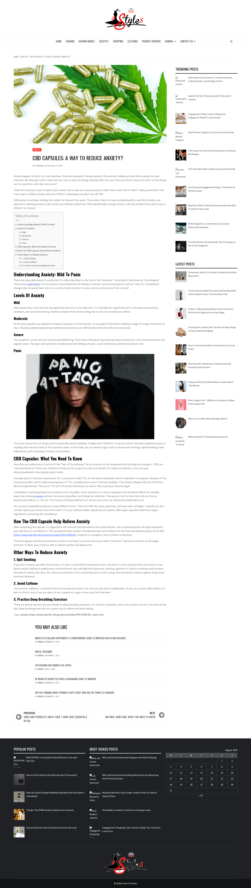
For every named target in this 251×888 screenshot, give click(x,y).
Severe (25, 239)
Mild (24, 232)
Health (37, 149)
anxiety (39, 496)
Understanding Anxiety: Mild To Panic (36, 224)
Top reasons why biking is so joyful (53, 665)
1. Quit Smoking (29, 258)
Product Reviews (151, 41)
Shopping (118, 41)
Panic (24, 243)
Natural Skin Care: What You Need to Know (130, 715)
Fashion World (87, 41)
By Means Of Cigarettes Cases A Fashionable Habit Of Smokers (65, 679)
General (169, 41)
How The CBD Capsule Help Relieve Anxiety (39, 250)
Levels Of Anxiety (26, 228)
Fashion (70, 41)
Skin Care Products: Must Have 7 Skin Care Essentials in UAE (55, 717)
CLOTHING (133, 41)
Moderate (26, 235)
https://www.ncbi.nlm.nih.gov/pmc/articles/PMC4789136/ (45, 535)
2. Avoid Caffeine (29, 262)
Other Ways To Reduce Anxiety (32, 254)
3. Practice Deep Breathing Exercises (38, 265)
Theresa (39, 165)
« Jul (200, 795)
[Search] (231, 41)
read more (98, 614)
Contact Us (186, 41)
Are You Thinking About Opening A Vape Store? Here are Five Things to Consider (74, 692)
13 (201, 772)
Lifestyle (104, 41)
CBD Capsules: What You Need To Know (36, 246)
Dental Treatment (44, 651)
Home (59, 41)
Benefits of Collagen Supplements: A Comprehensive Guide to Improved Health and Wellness (80, 638)
